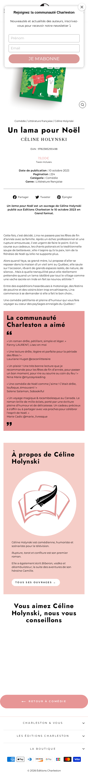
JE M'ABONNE (44, 58)
